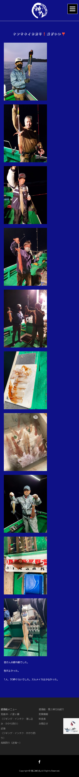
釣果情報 (43, 714)
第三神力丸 (36, 770)
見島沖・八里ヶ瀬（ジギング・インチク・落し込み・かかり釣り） (17, 719)
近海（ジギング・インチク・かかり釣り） (18, 733)
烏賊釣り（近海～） (11, 742)
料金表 (42, 718)
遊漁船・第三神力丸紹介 (51, 709)
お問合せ (43, 723)
